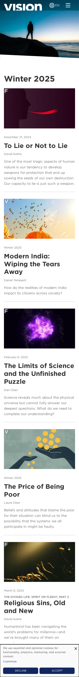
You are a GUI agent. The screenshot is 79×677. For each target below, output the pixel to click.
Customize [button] (10, 661)
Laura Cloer (12, 502)
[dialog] (39, 660)
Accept (57, 670)
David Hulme (13, 154)
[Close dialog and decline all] (75, 647)
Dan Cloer (11, 390)
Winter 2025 (13, 247)
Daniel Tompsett (15, 280)
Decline (21, 670)
